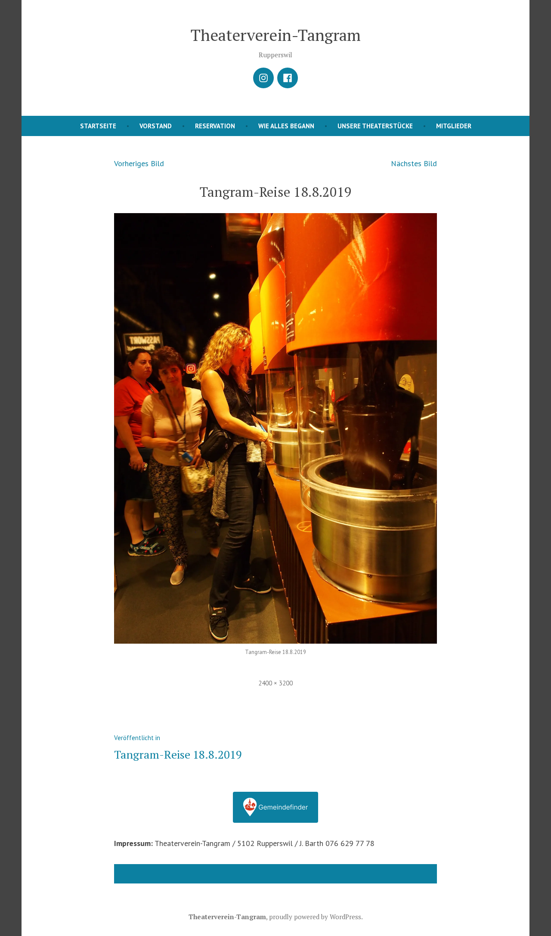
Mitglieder (453, 126)
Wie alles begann (286, 126)
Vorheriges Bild (139, 163)
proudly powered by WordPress (315, 916)
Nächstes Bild (414, 163)
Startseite (98, 126)
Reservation (215, 126)
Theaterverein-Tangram (276, 35)
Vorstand (155, 126)
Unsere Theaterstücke (375, 126)
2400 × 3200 (275, 683)
